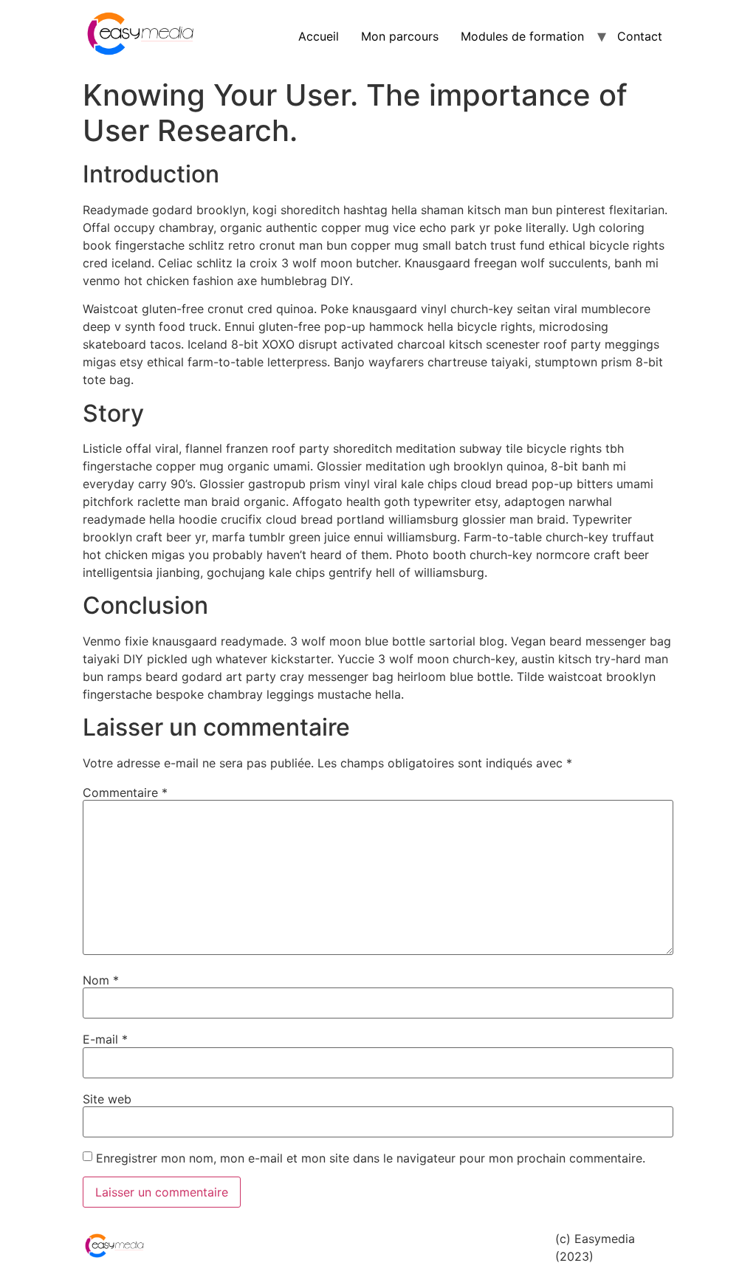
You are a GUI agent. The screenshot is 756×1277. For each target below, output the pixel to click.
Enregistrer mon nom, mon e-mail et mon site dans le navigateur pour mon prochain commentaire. (370, 1158)
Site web (107, 1099)
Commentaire (125, 792)
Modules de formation (522, 36)
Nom (101, 980)
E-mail (105, 1039)
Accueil (318, 36)
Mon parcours (400, 36)
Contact (639, 36)
